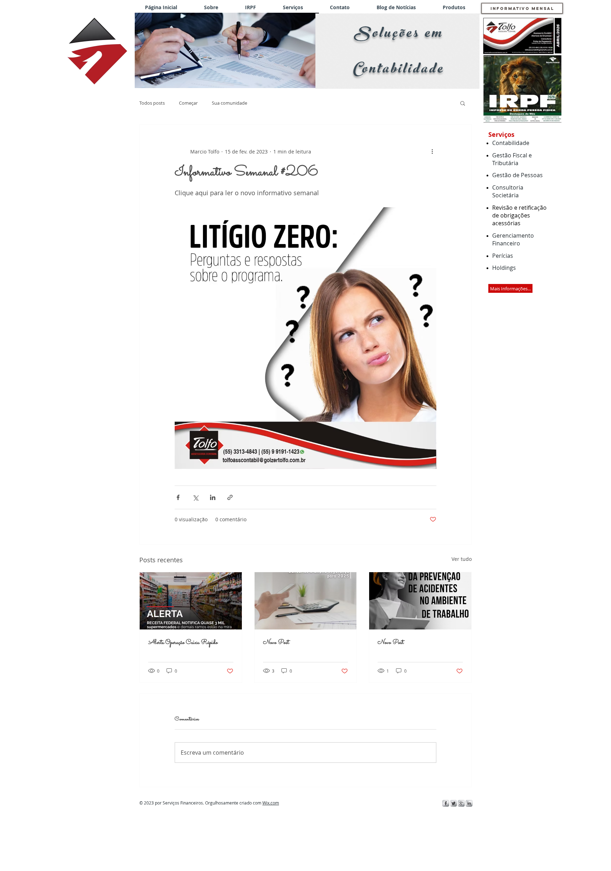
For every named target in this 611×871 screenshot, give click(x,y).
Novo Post (276, 643)
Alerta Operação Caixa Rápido (183, 643)
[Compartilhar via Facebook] (178, 497)
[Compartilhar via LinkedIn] (212, 497)
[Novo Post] (306, 600)
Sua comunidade (229, 103)
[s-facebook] (445, 803)
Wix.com (270, 803)
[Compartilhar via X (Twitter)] (195, 497)
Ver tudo (462, 559)
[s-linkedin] (469, 803)
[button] (227, 50)
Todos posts (152, 103)
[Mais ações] (432, 151)
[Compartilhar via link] (230, 497)
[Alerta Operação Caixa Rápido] (191, 600)
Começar (188, 103)
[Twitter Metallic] (453, 803)
